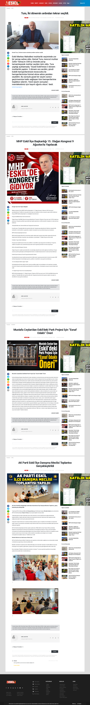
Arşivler (36, 689)
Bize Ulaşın (36, 693)
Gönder (54, 122)
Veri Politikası (8, 695)
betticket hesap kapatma (17, 87)
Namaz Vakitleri (63, 687)
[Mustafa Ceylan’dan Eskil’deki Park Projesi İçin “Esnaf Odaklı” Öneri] (33, 355)
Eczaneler (62, 688)
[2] (35, 601)
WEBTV (36, 3)
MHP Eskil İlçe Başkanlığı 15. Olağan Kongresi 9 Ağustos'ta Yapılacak (75, 106)
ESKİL (46, 3)
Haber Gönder (20, 695)
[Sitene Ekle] (23, 687)
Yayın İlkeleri (8, 693)
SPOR (64, 3)
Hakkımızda (8, 692)
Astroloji (74, 690)
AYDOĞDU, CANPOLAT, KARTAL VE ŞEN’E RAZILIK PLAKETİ (74, 81)
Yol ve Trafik (62, 685)
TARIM (32, 3)
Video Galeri (37, 684)
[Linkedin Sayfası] (16, 687)
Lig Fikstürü (62, 690)
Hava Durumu (62, 684)
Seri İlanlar (62, 694)
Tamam (79, 703)
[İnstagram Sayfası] (11, 687)
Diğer (68, 3)
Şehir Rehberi (62, 696)
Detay (74, 703)
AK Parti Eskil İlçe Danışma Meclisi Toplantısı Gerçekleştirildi (74, 124)
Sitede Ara (75, 684)
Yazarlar (36, 686)
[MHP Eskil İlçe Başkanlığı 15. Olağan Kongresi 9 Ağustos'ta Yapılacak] (33, 177)
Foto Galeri (36, 681)
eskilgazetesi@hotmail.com (26, 108)
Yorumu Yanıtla (16, 665)
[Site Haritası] (21, 687)
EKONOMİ (55, 3)
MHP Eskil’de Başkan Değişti (75, 75)
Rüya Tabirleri (76, 688)
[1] (35, 567)
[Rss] (18, 687)
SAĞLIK (60, 3)
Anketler (75, 685)
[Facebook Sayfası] (7, 687)
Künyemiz (36, 691)
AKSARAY (41, 3)
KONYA (50, 3)
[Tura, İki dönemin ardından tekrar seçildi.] (33, 34)
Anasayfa (8, 8)
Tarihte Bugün (62, 691)
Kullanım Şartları (20, 692)
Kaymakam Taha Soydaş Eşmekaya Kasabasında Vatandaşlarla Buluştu (74, 112)
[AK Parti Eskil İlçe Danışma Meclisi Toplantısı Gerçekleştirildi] (33, 487)
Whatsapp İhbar (20, 693)
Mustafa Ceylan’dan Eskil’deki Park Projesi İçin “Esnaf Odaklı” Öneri (75, 65)
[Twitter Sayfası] (9, 687)
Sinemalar (62, 693)
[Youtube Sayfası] (14, 687)
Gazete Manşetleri (63, 697)
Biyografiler (75, 687)
